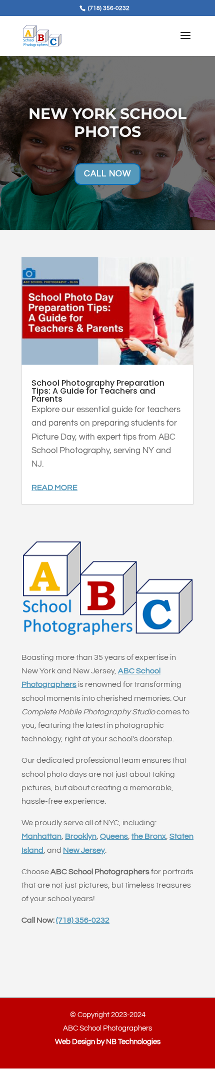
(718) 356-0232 (83, 920)
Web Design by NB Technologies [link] (107, 1042)
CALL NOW (107, 173)
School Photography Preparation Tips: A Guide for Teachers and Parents (98, 391)
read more (55, 488)
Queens (114, 836)
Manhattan (42, 836)
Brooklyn (80, 836)
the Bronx (149, 836)
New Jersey (84, 850)
